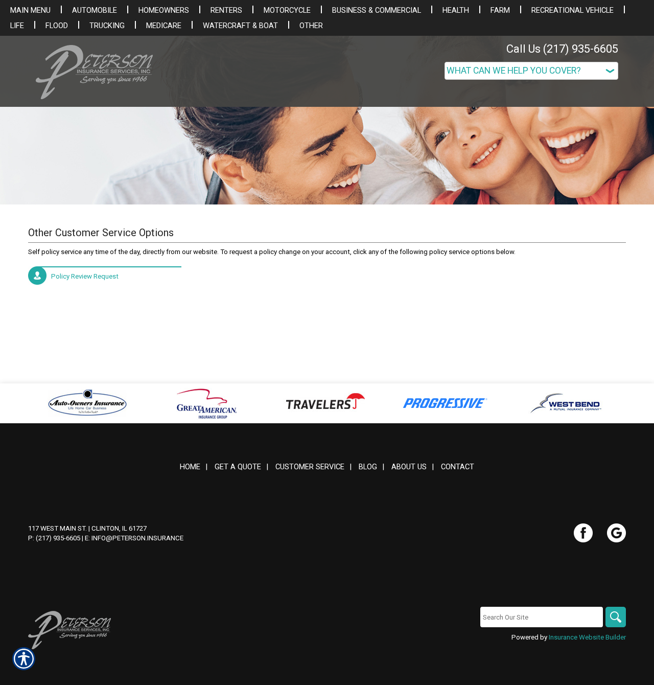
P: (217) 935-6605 (54, 538)
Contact (457, 466)
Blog (368, 466)
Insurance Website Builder (587, 637)
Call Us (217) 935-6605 (562, 48)
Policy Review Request (85, 276)
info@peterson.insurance (137, 538)
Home (190, 466)
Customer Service (309, 466)
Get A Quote (238, 466)
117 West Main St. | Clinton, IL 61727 (87, 528)
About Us (409, 466)
